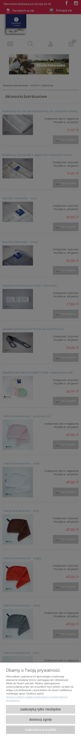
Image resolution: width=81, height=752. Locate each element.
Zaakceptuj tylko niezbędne (40, 709)
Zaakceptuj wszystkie (40, 730)
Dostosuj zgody (40, 719)
